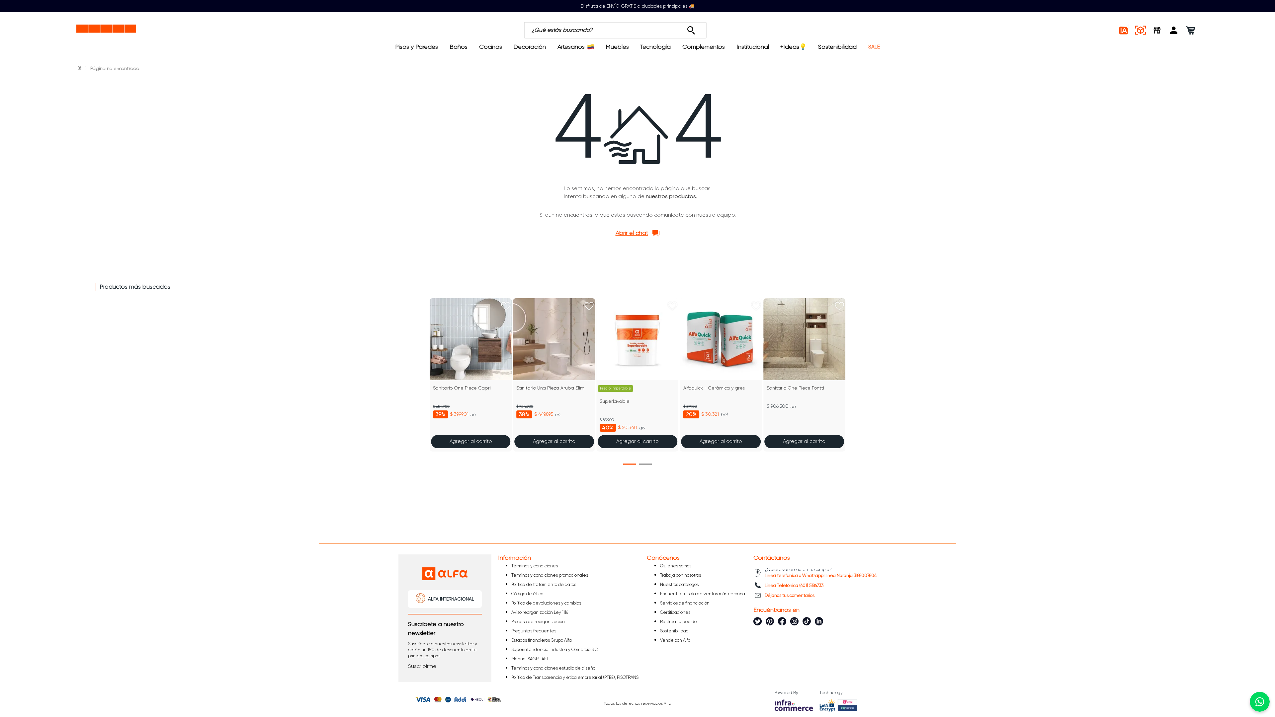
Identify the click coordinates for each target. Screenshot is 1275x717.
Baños (459, 46)
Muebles (617, 46)
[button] (1173, 30)
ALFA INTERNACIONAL (451, 599)
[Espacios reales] (1140, 30)
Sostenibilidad (837, 46)
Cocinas (490, 46)
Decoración (529, 46)
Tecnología (655, 46)
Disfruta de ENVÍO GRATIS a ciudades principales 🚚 (637, 6)
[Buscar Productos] (691, 29)
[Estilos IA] (1124, 30)
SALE (874, 47)
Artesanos (571, 46)
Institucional (752, 46)
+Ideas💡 (793, 46)
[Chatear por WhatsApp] (1260, 702)
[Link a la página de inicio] (80, 68)
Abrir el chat (632, 233)
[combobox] (651, 30)
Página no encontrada (114, 68)
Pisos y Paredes (416, 46)
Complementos (703, 46)
